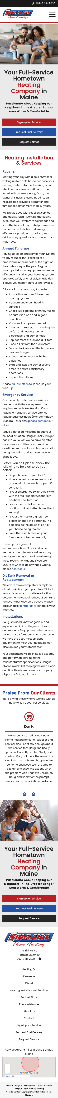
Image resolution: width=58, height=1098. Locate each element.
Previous (24, 794)
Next (33, 794)
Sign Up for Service (29, 1025)
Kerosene (29, 976)
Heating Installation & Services (29, 990)
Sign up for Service (29, 122)
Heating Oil (29, 969)
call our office (20, 384)
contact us (18, 569)
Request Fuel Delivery (29, 132)
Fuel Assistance (29, 1004)
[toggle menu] (52, 14)
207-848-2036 (45, 3)
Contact (29, 1018)
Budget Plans (29, 997)
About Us (29, 1011)
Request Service (29, 142)
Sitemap (40, 1088)
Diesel (29, 983)
